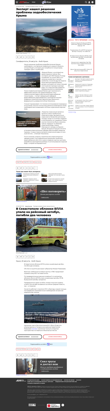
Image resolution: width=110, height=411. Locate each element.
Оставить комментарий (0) (55, 149)
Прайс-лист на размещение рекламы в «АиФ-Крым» (40, 381)
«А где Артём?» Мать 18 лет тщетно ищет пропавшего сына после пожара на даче (84, 101)
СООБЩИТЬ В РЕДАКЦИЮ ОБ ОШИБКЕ (36, 383)
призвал (35, 329)
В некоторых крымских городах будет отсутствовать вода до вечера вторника (56, 180)
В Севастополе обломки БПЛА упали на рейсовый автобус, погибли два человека (81, 57)
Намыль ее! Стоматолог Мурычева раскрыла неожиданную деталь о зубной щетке (83, 85)
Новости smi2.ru (21, 201)
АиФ (29, 53)
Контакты (78, 380)
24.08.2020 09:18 (20, 6)
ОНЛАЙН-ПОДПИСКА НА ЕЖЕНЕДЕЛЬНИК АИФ (51, 380)
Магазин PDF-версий (69, 380)
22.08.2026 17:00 (20, 206)
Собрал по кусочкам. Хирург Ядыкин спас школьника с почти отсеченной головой (84, 107)
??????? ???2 (72, 112)
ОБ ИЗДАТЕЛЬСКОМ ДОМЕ (33, 380)
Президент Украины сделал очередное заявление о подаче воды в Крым (31, 180)
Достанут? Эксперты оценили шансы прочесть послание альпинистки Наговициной (84, 80)
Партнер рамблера (41, 405)
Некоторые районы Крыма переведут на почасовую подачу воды (56, 175)
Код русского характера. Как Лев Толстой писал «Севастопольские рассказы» (81, 64)
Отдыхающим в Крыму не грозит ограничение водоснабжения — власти (31, 175)
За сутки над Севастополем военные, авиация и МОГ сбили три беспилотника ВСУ (45, 314)
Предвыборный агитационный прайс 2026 (66, 381)
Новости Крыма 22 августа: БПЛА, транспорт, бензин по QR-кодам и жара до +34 (81, 44)
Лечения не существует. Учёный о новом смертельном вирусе (83, 90)
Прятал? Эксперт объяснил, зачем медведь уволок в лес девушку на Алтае (83, 96)
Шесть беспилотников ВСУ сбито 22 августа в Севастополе (81, 70)
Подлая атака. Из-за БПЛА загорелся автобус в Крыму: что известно (81, 50)
